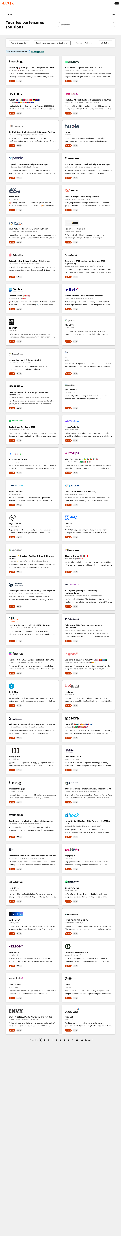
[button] (112, 14)
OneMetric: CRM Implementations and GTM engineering (85, 262)
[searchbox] (86, 24)
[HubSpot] (8, 3)
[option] (18, 43)
